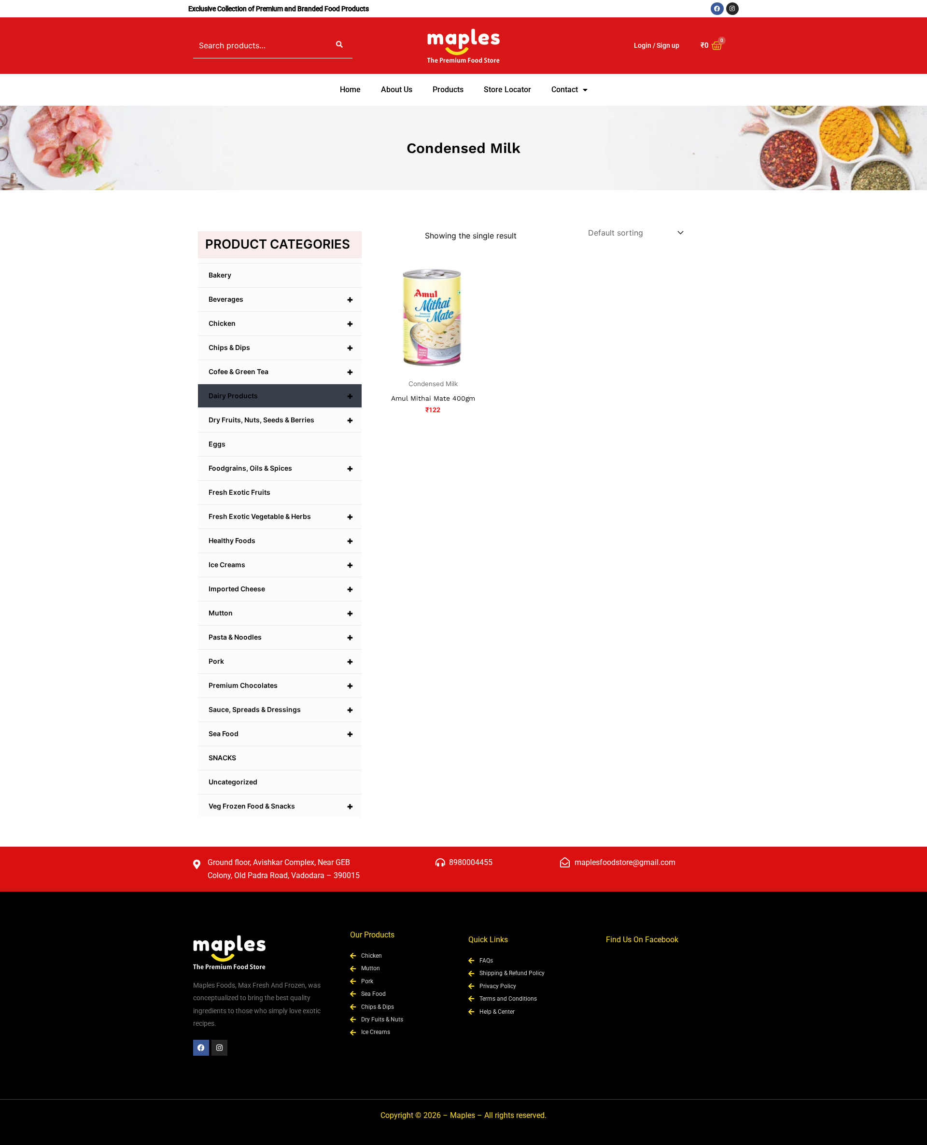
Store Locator (507, 89)
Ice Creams (281, 565)
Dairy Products (281, 396)
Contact (564, 89)
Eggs (217, 444)
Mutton (281, 613)
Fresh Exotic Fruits (239, 492)
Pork (281, 661)
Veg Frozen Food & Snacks (281, 806)
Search (339, 45)
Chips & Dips (281, 347)
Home (350, 89)
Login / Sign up (656, 45)
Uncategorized (233, 782)
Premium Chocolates (281, 685)
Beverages (281, 299)
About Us (396, 89)
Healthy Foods (281, 540)
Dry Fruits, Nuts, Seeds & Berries (281, 420)
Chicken (281, 323)
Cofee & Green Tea (281, 371)
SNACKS (222, 758)
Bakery (220, 275)
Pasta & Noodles (281, 637)
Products (448, 89)
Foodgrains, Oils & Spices (281, 468)
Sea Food (281, 734)
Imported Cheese (281, 589)
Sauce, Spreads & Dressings (281, 709)
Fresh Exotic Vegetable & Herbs (281, 516)
